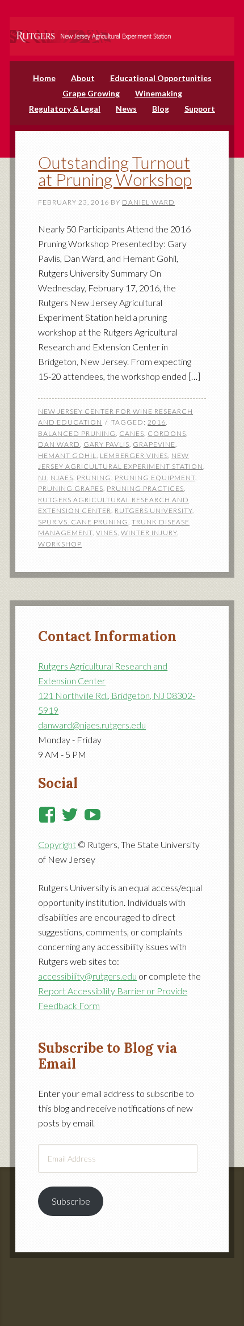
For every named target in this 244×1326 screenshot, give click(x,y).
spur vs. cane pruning (83, 522)
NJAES (62, 477)
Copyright (57, 844)
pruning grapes (70, 488)
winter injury (149, 532)
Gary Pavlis (106, 444)
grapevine (154, 444)
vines (106, 532)
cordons (167, 433)
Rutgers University (153, 510)
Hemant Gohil (67, 455)
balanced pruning (77, 433)
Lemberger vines (134, 455)
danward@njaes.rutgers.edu (92, 724)
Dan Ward (59, 444)
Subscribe (71, 1201)
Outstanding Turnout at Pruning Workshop (115, 170)
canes (131, 433)
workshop (60, 544)
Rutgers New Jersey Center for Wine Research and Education (122, 29)
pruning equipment (155, 477)
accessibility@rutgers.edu (87, 976)
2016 (157, 422)
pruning (94, 477)
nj (42, 477)
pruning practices (145, 488)
